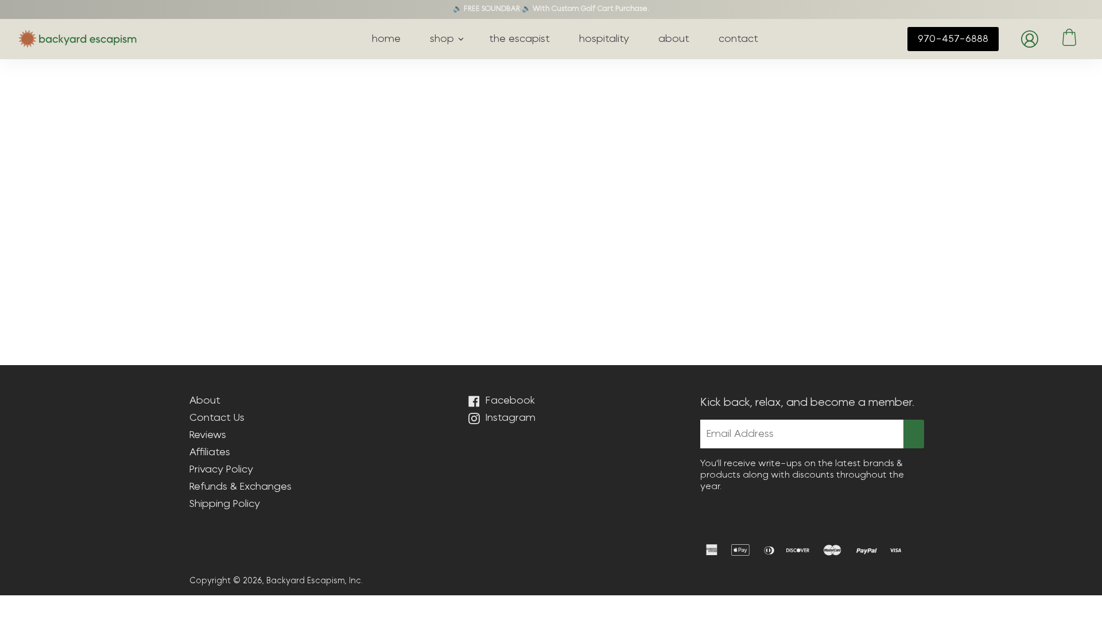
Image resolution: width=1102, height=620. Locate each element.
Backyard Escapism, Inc (313, 580)
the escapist (519, 39)
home (386, 39)
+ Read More (551, 228)
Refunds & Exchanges (240, 487)
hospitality (604, 39)
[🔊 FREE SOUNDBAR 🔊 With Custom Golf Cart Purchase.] (551, 9)
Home (201, 98)
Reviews (207, 435)
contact (738, 39)
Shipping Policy (224, 504)
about (673, 39)
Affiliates (209, 452)
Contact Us (217, 418)
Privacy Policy (221, 469)
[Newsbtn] (913, 434)
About (204, 401)
